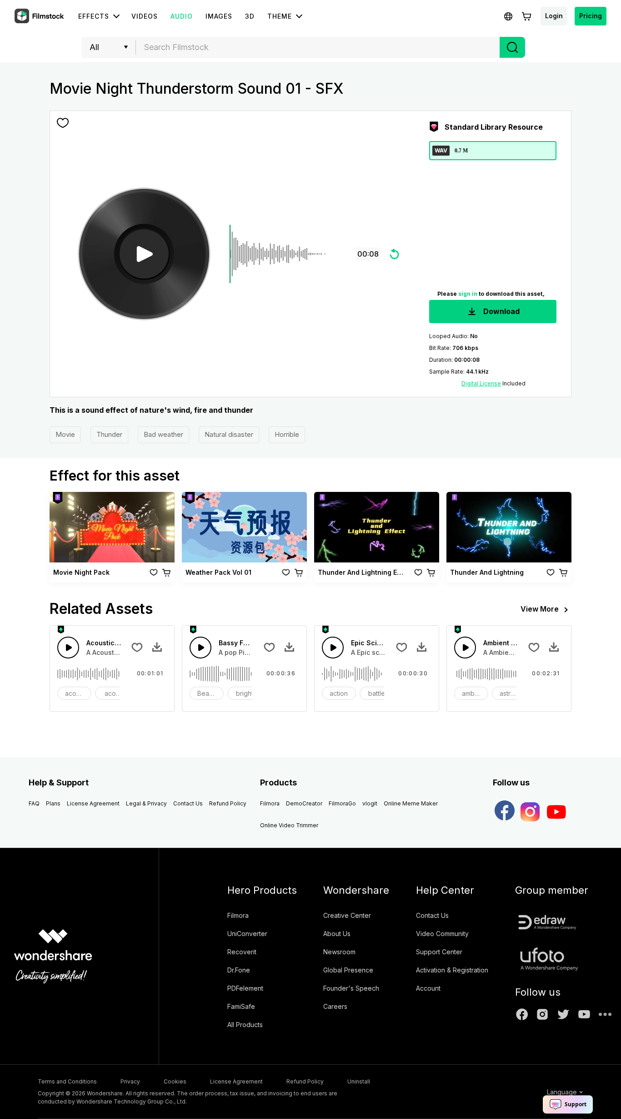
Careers (335, 1006)
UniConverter (247, 933)
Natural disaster (229, 434)
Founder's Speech (351, 988)
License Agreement (93, 803)
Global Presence (348, 970)
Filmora (270, 803)
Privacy (130, 1081)
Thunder (109, 434)
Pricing (590, 16)
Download (500, 311)
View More (540, 608)
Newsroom (339, 952)
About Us (337, 933)
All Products (245, 1024)
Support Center (439, 952)
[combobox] (318, 47)
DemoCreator (304, 803)
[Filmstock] (40, 16)
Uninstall (358, 1081)
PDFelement (245, 988)
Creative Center (347, 915)
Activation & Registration (452, 970)
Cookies (175, 1081)
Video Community (442, 933)
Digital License (481, 383)
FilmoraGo (342, 803)
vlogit (369, 803)
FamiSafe (241, 1006)
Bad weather (163, 434)
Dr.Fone (238, 970)
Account (428, 988)
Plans (53, 803)
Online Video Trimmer (289, 825)
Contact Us (188, 803)
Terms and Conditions (67, 1081)
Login (554, 16)
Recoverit (241, 952)
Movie (65, 434)
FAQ (34, 803)
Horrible (287, 434)
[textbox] (318, 47)
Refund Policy (227, 803)
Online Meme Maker (411, 803)
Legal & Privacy (146, 803)
